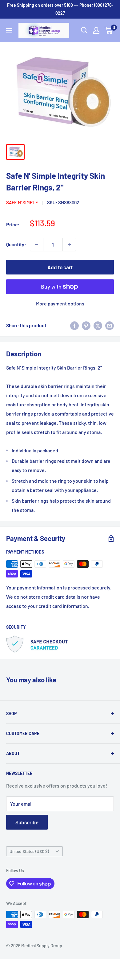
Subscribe (26, 822)
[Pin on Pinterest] (86, 325)
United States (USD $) (29, 851)
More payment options (60, 303)
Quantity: (16, 244)
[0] (109, 30)
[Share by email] (109, 325)
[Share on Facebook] (74, 325)
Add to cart (60, 267)
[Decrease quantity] (36, 244)
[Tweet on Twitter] (98, 325)
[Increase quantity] (69, 244)
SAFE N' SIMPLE (22, 202)
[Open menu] (9, 30)
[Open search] (84, 30)
